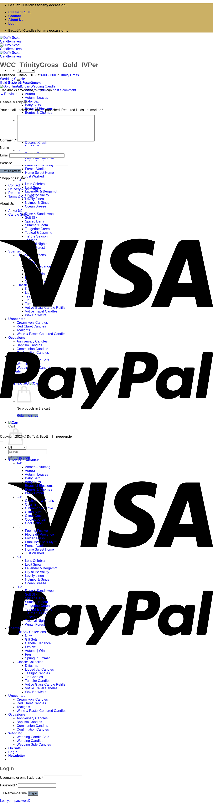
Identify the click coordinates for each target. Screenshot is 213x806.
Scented (14, 628)
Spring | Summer (37, 658)
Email (4, 155)
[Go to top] (1, 441)
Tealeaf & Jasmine (38, 609)
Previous (8, 94)
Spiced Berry (34, 598)
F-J (19, 150)
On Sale (14, 748)
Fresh (29, 654)
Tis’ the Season (36, 613)
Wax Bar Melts (35, 692)
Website (6, 163)
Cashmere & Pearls (39, 500)
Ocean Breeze (35, 206)
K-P (19, 180)
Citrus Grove (34, 515)
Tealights (23, 707)
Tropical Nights (36, 620)
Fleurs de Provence (39, 534)
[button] (12, 23)
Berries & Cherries (38, 112)
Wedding (15, 733)
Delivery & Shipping (23, 189)
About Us (15, 19)
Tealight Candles (37, 673)
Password (8, 785)
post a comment (64, 90)
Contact (14, 16)
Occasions (16, 714)
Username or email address (21, 777)
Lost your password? (15, 800)
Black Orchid (34, 493)
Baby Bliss (33, 105)
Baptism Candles (29, 722)
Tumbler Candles (37, 680)
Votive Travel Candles (41, 688)
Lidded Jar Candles (39, 669)
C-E (19, 497)
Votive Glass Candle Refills (45, 684)
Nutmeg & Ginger (38, 202)
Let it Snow (33, 564)
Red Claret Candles (31, 703)
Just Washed (34, 176)
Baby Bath (32, 101)
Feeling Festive (36, 530)
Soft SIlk (31, 217)
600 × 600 (48, 75)
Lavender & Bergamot (41, 191)
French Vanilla (35, 169)
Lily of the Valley (37, 572)
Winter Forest (35, 624)
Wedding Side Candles (34, 744)
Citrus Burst (33, 512)
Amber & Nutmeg (37, 467)
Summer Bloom (36, 602)
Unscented (17, 695)
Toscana (31, 617)
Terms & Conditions (22, 196)
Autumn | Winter (36, 650)
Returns (14, 193)
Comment (8, 140)
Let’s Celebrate (36, 184)
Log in (33, 793)
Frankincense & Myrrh (41, 542)
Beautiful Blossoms (39, 485)
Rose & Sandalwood (40, 214)
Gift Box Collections (31, 632)
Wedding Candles (30, 740)
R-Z (19, 587)
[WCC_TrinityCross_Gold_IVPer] (28, 86)
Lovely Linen (34, 199)
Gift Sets (31, 639)
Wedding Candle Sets (33, 737)
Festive (30, 647)
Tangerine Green (37, 605)
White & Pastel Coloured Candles (41, 710)
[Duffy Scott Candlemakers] (21, 49)
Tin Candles (34, 677)
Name (4, 147)
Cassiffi (30, 504)
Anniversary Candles (32, 718)
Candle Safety (18, 214)
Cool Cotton (34, 523)
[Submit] (10, 456)
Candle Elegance (38, 643)
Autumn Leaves (36, 97)
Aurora (30, 94)
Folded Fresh (35, 538)
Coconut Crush (36, 142)
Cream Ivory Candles (32, 699)
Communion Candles (32, 725)
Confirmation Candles (33, 729)
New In (30, 635)
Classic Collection (30, 662)
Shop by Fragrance (23, 459)
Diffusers (31, 665)
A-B (19, 463)
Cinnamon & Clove (39, 508)
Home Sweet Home (39, 172)
